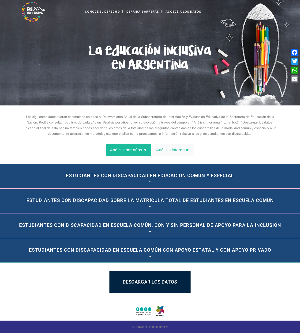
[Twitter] (294, 61)
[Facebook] (294, 52)
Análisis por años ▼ (128, 150)
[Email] (294, 79)
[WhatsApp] (294, 70)
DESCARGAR (146, 282)
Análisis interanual (173, 150)
